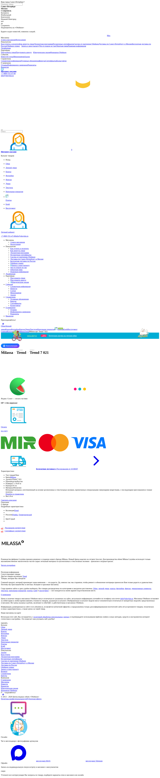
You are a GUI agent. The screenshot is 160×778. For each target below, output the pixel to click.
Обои (95, 589)
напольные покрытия (17, 591)
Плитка (4, 644)
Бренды (42, 61)
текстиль (4, 591)
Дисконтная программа (43, 44)
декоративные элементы (141, 589)
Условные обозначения (30, 61)
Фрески (4, 636)
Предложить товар (8, 52)
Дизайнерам (6, 48)
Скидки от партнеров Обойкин (86, 44)
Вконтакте (58, 36)
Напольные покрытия (9, 642)
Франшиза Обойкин (58, 52)
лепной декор (103, 589)
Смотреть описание (9, 500)
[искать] (2, 129)
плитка (30, 591)
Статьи (10, 57)
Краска (4, 631)
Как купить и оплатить (10, 44)
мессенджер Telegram (94, 761)
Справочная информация (11, 61)
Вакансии (5, 67)
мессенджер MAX (43, 761)
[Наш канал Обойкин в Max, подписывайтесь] (2, 69)
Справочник (11, 297)
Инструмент (6, 648)
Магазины (5, 682)
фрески (128, 589)
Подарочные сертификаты (63, 44)
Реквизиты (32, 65)
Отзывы (4, 65)
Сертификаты (50, 61)
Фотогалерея (20, 40)
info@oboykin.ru (7, 76)
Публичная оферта (34, 699)
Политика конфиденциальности (14, 699)
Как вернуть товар (26, 44)
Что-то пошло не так (47, 46)
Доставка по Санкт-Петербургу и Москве (115, 44)
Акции (27, 57)
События (9, 284)
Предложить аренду (24, 52)
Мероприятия (18, 57)
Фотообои (5, 633)
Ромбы (15, 515)
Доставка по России (9, 665)
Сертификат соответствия (15, 531)
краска (112, 589)
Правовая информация (77, 46)
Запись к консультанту (30, 46)
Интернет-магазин (8, 71)
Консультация (11, 346)
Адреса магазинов (8, 40)
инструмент (44, 591)
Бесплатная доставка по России (22, 261)
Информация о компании (17, 65)
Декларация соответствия (15, 528)
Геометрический (25, 515)
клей (35, 591)
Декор (3, 638)
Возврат (4, 671)
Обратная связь (62, 46)
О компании (10, 308)
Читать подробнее (8, 565)
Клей (3, 646)
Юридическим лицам (41, 52)
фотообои (120, 589)
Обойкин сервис (13, 46)
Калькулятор (61, 61)
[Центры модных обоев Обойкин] (80, 127)
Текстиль (4, 640)
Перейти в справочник (15, 494)
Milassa (13, 477)
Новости (4, 57)
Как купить (5, 655)
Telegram (4, 36)
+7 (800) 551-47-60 (8, 74)
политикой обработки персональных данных (51, 617)
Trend (16, 510)
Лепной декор (6, 629)
